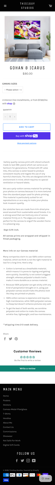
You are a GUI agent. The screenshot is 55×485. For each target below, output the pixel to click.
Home (6, 396)
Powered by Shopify (31, 470)
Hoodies (7, 418)
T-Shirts (7, 413)
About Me (7, 422)
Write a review (27, 368)
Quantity (7, 110)
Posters (6, 400)
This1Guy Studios (27, 6)
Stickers (7, 405)
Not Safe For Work (11, 440)
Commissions (9, 431)
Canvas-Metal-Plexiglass (15, 409)
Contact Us (8, 427)
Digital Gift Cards (11, 445)
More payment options (26, 143)
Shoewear (7, 436)
